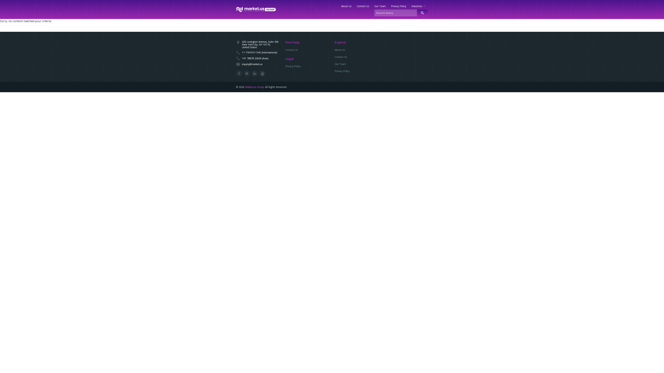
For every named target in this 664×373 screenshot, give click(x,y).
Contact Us (291, 49)
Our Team (340, 64)
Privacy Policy (293, 66)
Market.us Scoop (254, 87)
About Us (340, 49)
